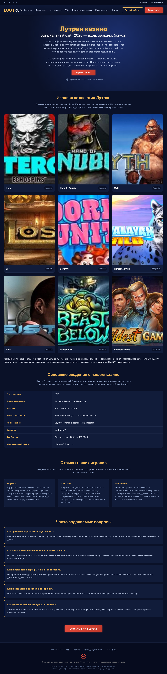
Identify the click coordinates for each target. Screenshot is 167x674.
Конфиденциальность (93, 650)
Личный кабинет (132, 10)
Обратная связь (156, 2)
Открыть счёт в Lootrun (83, 628)
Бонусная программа (82, 10)
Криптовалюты (102, 10)
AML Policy (111, 650)
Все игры (28, 10)
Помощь (143, 2)
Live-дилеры (55, 10)
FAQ (67, 10)
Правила (76, 650)
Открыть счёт (153, 10)
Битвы (115, 10)
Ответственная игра (60, 650)
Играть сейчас (83, 72)
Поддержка (40, 10)
